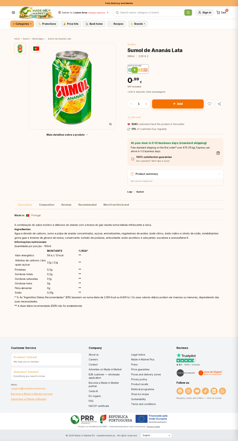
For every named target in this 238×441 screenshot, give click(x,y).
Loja (129, 191)
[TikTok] (205, 391)
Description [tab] (25, 204)
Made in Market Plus (142, 359)
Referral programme (142, 389)
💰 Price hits (70, 23)
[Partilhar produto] (219, 104)
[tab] (20, 48)
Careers (93, 359)
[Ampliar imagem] (110, 124)
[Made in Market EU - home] (36, 12)
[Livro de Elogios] (211, 373)
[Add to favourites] (209, 104)
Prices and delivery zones (146, 374)
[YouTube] (197, 391)
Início (17, 38)
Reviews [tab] (66, 204)
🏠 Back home (94, 23)
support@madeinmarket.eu (28, 388)
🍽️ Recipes (116, 23)
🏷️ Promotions (47, 23)
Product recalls (139, 384)
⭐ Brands (137, 23)
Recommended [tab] (87, 204)
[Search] (188, 12)
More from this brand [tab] (116, 204)
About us (94, 354)
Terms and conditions (143, 404)
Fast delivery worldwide (119, 3)
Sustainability (138, 399)
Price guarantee (140, 369)
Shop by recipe (140, 394)
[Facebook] (179, 391)
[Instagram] (188, 391)
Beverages (38, 38)
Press (134, 364)
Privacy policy (139, 379)
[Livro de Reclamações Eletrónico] (185, 373)
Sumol (26, 38)
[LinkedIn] (213, 391)
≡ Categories (22, 23)
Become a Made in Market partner (32, 393)
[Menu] (13, 12)
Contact (93, 364)
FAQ (91, 400)
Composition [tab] (46, 204)
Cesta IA (93, 391)
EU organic (95, 396)
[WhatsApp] (222, 391)
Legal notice (138, 354)
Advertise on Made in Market (28, 399)
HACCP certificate (99, 405)
